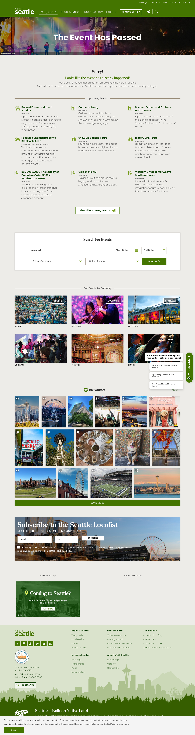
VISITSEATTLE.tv (149, 639)
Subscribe (93, 538)
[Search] (156, 12)
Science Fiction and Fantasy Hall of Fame (153, 109)
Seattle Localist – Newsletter (157, 647)
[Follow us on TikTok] (30, 643)
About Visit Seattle (118, 655)
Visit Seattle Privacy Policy (56, 551)
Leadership (113, 660)
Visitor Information (116, 635)
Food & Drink (70, 12)
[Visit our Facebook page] (17, 643)
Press (165, 2)
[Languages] (149, 11)
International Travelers (118, 647)
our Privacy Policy (88, 724)
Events (75, 643)
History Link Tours (146, 138)
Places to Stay (93, 12)
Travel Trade (154, 2)
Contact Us (28, 685)
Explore (111, 12)
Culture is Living (88, 107)
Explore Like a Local (152, 643)
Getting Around (115, 639)
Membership (175, 2)
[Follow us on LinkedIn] (50, 643)
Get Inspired (150, 631)
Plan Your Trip (131, 12)
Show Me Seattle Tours (92, 138)
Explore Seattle (80, 631)
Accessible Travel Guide (119, 643)
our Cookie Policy (108, 724)
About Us (187, 2)
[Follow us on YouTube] (44, 643)
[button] (154, 261)
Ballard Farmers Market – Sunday (37, 109)
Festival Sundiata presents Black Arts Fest (38, 139)
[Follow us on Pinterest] (37, 643)
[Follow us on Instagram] (24, 643)
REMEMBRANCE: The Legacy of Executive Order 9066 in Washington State (40, 175)
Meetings (143, 2)
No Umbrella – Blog (152, 635)
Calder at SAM (87, 172)
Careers (111, 664)
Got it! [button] (14, 730)
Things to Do (48, 12)
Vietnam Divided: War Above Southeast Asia (153, 173)
